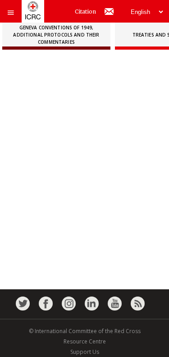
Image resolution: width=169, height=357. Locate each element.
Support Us (84, 352)
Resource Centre (85, 341)
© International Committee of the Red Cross (85, 331)
